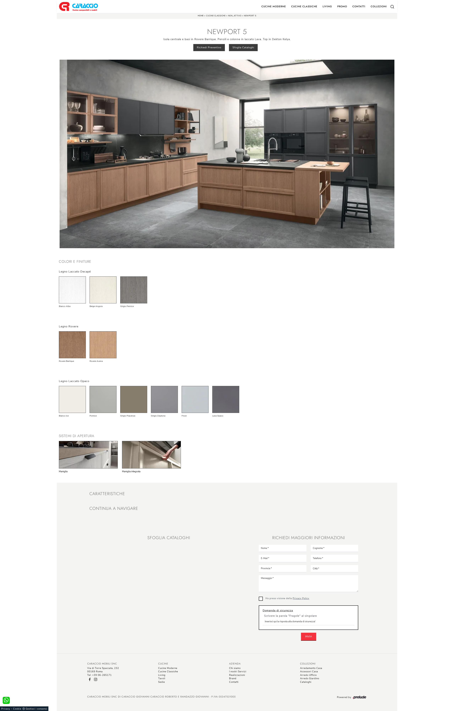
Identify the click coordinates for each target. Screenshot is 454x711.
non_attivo (234, 15)
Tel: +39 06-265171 (99, 675)
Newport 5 (250, 15)
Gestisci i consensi (36, 708)
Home (201, 15)
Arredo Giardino (309, 678)
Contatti (358, 6)
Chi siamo (235, 668)
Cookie (17, 708)
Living (327, 6)
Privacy (5, 708)
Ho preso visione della (287, 598)
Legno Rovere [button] (68, 326)
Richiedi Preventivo (209, 47)
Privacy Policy (301, 598)
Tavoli (161, 678)
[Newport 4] (110, 47)
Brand (232, 678)
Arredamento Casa (311, 668)
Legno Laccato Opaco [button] (74, 381)
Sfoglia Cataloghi (243, 47)
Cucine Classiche (304, 6)
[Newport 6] (343, 47)
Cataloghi (305, 682)
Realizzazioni (237, 675)
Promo (342, 6)
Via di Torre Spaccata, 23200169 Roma (103, 670)
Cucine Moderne (273, 6)
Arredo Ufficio (308, 675)
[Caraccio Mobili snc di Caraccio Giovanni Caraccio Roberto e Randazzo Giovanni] (78, 6)
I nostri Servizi (237, 671)
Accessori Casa (309, 671)
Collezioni (379, 6)
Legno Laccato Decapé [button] (75, 272)
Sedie (161, 682)
